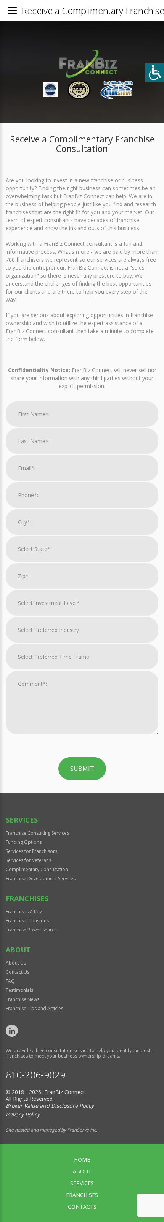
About (82, 1171)
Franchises (82, 1194)
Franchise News (22, 999)
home (82, 1159)
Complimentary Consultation (37, 869)
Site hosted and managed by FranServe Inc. (51, 1130)
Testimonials (19, 990)
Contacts (82, 1206)
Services (82, 1183)
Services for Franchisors (31, 851)
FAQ (10, 981)
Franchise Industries (27, 920)
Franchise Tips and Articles (34, 1008)
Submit (82, 768)
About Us (16, 963)
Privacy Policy (23, 1114)
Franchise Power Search (31, 930)
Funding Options (24, 842)
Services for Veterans (28, 860)
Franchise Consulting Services (37, 833)
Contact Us (17, 972)
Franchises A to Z (24, 911)
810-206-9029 (35, 1075)
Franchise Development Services (41, 878)
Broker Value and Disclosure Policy (50, 1105)
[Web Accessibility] (154, 72)
